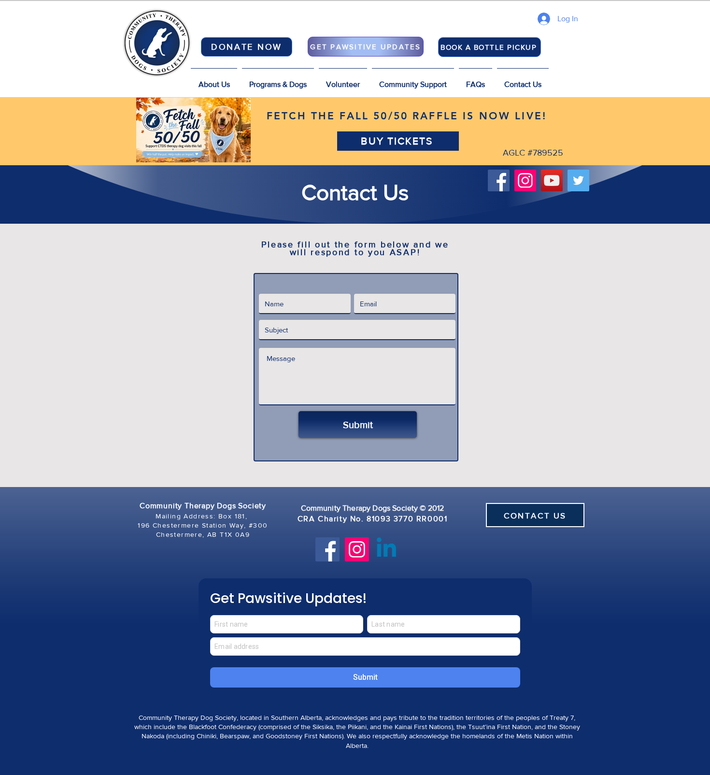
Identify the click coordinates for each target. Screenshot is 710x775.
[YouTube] (552, 180)
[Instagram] (525, 180)
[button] (278, 80)
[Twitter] (578, 180)
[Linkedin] (386, 549)
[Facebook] (499, 180)
